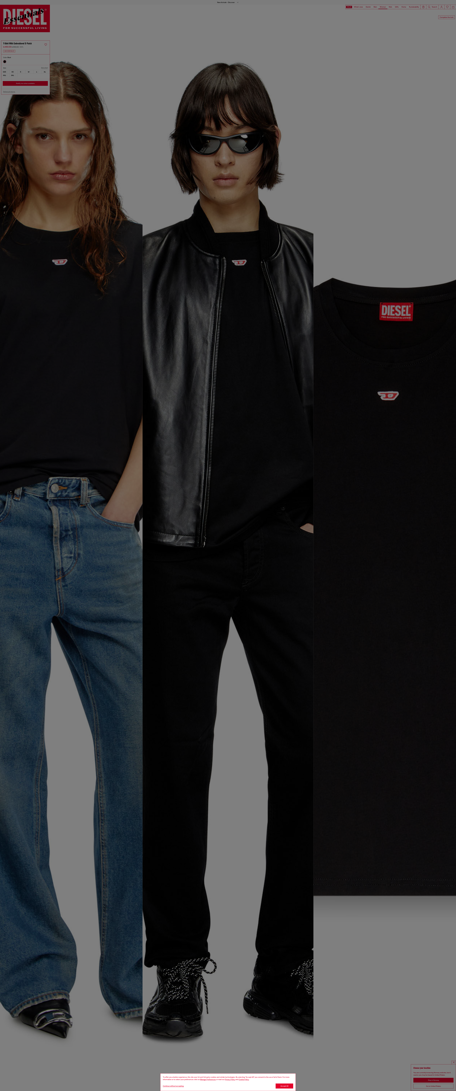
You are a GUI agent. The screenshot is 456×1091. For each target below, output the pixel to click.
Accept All (284, 1086)
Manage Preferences (208, 1079)
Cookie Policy (244, 1079)
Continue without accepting (173, 1086)
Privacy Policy (230, 1079)
